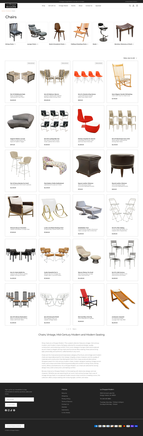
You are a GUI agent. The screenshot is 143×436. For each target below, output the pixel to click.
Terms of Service (67, 401)
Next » (75, 329)
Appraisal (98, 5)
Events (73, 5)
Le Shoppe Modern (14, 430)
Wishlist (64, 407)
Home (3, 11)
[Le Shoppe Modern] (11, 5)
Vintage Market (63, 5)
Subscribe (11, 405)
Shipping (65, 396)
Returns (64, 393)
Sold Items (65, 410)
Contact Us (89, 5)
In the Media (66, 412)
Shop (43, 5)
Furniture (8, 11)
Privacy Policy (66, 398)
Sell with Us (51, 5)
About (80, 5)
